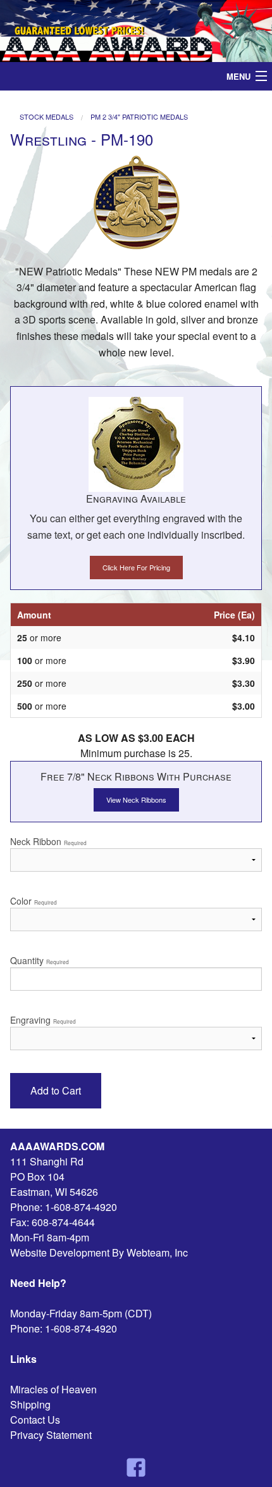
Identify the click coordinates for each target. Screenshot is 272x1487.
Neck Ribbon (48, 841)
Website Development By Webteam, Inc (99, 1252)
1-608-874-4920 (81, 1207)
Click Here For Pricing (136, 567)
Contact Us (35, 1419)
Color (33, 900)
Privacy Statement (51, 1434)
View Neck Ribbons (136, 799)
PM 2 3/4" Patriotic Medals (139, 116)
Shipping (30, 1404)
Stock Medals (46, 116)
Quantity (39, 960)
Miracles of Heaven (53, 1389)
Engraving (43, 1019)
